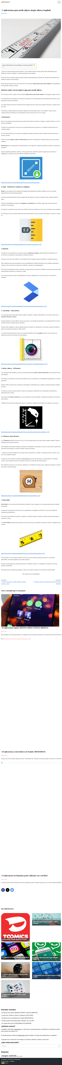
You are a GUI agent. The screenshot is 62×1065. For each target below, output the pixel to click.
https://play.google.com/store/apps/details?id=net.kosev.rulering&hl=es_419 (21, 244)
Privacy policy (5, 1061)
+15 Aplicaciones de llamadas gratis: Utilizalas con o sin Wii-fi (24, 875)
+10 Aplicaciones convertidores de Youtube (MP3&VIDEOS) (23, 752)
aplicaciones (21, 1035)
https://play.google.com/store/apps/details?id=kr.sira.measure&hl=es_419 (20, 495)
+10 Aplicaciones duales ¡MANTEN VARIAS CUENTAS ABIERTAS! (24, 628)
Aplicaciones (4, 13)
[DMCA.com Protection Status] (5, 1063)
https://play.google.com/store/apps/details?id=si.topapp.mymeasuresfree (20, 182)
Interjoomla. (17, 1059)
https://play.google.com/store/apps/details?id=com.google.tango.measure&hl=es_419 (24, 306)
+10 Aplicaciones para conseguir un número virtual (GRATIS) (46, 976)
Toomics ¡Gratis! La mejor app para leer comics (14, 939)
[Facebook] (3, 890)
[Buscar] (59, 1046)
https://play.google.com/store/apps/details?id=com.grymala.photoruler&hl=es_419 (23, 553)
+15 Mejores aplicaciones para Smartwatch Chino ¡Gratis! (15, 975)
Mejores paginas (19, 1056)
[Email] (12, 890)
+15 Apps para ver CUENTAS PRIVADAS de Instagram (15, 957)
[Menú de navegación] (59, 2)
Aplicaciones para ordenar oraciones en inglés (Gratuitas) (45, 922)
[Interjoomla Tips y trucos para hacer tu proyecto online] (5, 2)
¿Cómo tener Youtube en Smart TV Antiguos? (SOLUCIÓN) (17, 1015)
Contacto (12, 1061)
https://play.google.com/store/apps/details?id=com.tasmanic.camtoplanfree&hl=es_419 (24, 364)
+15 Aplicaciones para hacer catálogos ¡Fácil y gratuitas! (14, 995)
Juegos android (8, 1055)
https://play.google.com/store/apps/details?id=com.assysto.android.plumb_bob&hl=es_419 (25, 432)
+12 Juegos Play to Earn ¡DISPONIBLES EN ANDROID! (16, 1023)
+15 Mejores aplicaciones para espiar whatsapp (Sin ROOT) (45, 958)
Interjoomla (17, 1029)
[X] (7, 890)
